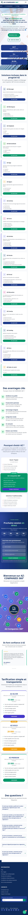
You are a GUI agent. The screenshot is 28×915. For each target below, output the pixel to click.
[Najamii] (2, 910)
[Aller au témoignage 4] (15, 668)
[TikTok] (14, 910)
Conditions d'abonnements (7, 878)
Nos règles (3, 872)
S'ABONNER (14, 716)
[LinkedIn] (16, 910)
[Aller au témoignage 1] (12, 668)
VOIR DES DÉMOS (14, 40)
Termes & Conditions (6, 876)
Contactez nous (5, 890)
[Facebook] (7, 910)
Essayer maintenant (14, 489)
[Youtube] (9, 910)
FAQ (2, 870)
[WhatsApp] (18, 910)
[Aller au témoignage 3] (14, 668)
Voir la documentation (6, 882)
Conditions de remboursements (9, 880)
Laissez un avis (4, 892)
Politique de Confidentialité (7, 874)
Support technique (5, 894)
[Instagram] (11, 910)
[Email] (4, 910)
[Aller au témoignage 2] (13, 668)
